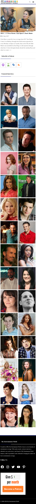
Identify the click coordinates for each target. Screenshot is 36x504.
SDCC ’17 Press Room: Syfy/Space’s (16, 33)
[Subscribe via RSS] (18, 65)
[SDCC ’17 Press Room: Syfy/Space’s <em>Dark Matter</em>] (18, 19)
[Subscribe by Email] (13, 65)
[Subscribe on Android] (8, 65)
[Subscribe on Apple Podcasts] (3, 65)
